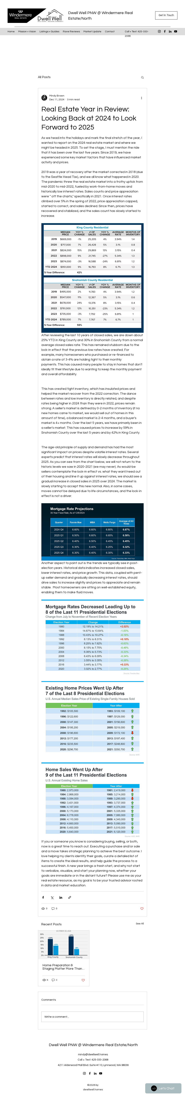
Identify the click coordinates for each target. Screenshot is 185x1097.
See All (140, 923)
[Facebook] (165, 31)
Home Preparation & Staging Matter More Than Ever (62, 967)
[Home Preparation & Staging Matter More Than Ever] (63, 945)
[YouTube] (175, 31)
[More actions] (141, 98)
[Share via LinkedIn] (61, 897)
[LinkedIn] (170, 31)
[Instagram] (159, 31)
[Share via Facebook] (43, 897)
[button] (166, 15)
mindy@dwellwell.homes (93, 1054)
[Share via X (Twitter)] (52, 897)
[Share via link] (69, 897)
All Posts (44, 77)
